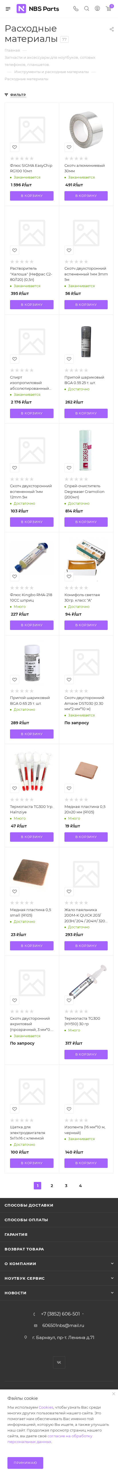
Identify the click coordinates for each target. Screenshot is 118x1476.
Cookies (46, 1407)
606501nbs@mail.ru (63, 1325)
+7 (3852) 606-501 (60, 1314)
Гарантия (16, 1234)
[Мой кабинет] (97, 9)
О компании (20, 1263)
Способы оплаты (26, 1219)
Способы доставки (29, 1205)
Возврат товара (24, 1249)
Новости (16, 1293)
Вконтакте (59, 1362)
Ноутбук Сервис (25, 1278)
